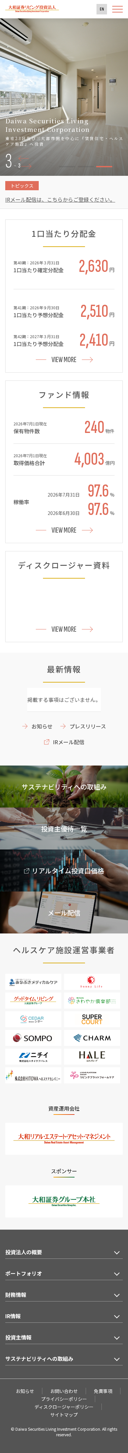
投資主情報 (18, 1337)
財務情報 (15, 1295)
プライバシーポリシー (64, 1399)
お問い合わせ (64, 1391)
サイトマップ (64, 1414)
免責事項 (103, 1391)
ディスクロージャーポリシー (64, 1406)
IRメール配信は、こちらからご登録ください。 (60, 199)
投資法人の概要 (23, 1252)
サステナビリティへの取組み (39, 1358)
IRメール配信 (68, 742)
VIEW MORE (64, 359)
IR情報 (13, 1316)
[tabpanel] (64, 97)
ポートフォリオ (23, 1273)
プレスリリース (88, 726)
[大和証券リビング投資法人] (32, 10)
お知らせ (42, 726)
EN (102, 9)
